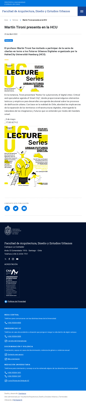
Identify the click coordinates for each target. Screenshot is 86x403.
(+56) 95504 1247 (14, 376)
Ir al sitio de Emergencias (17, 341)
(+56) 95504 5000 (14, 336)
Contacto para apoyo (16, 354)
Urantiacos (22, 393)
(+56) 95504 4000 (14, 323)
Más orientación (14, 359)
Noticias (15, 20)
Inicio (6, 20)
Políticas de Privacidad (15, 301)
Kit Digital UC (17, 400)
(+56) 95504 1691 (14, 372)
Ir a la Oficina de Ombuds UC (18, 381)
